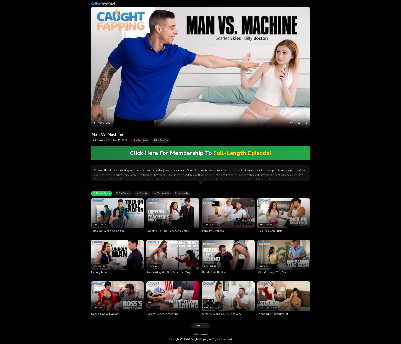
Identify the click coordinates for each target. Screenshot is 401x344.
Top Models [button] (163, 193)
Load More (200, 325)
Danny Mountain (279, 277)
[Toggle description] (200, 181)
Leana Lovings (265, 236)
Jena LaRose (208, 277)
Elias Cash (167, 277)
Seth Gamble (164, 319)
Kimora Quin (208, 319)
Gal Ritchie (96, 236)
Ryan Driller (109, 236)
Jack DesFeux (166, 236)
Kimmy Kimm (153, 236)
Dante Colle (221, 277)
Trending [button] (143, 193)
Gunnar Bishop (108, 319)
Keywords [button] (183, 193)
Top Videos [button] (124, 193)
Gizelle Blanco (154, 277)
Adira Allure (208, 236)
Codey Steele (222, 319)
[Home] (103, 3)
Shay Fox (95, 319)
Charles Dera (221, 236)
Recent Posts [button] (103, 193)
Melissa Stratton (99, 277)
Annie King (152, 319)
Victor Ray (278, 236)
